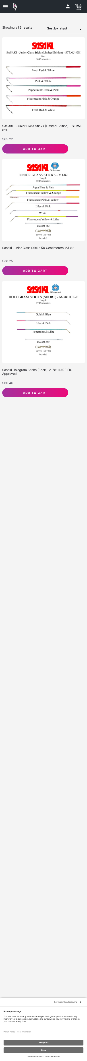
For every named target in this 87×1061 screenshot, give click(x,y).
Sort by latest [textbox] (57, 28)
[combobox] (66, 28)
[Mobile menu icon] (5, 6)
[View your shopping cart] (78, 6)
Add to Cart (35, 149)
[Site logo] (16, 6)
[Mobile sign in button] (68, 6)
